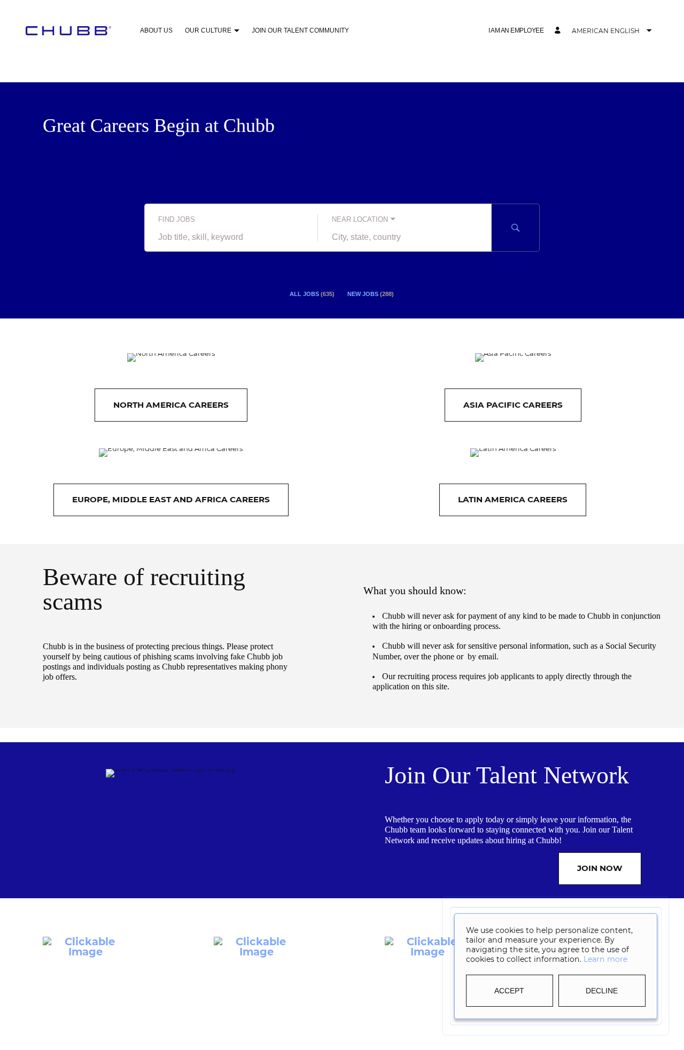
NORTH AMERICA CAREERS (171, 405)
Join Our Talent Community (300, 30)
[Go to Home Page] (68, 30)
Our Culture (208, 30)
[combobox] (231, 237)
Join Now (600, 868)
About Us (156, 30)
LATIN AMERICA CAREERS (513, 499)
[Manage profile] (559, 30)
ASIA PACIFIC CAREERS (513, 405)
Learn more (605, 959)
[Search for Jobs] (516, 228)
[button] (236, 31)
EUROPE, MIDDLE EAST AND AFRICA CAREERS (171, 499)
